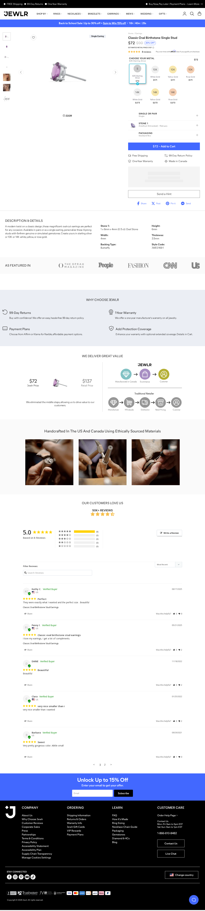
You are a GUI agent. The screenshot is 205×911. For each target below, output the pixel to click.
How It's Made (120, 819)
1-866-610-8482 (167, 833)
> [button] (111, 764)
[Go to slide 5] (7, 77)
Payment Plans (75, 834)
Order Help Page (166, 815)
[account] (184, 14)
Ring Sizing (118, 823)
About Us (27, 815)
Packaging (118, 830)
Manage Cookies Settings (36, 857)
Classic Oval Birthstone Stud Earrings (41, 607)
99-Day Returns (35, 4)
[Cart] (199, 14)
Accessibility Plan (31, 850)
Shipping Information (78, 815)
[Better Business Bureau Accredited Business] (12, 893)
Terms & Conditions (33, 838)
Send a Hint (164, 194)
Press (25, 830)
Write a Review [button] (171, 532)
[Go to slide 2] (7, 47)
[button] (175, 613)
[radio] (137, 74)
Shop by (41, 14)
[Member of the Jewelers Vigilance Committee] (46, 893)
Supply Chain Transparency (37, 853)
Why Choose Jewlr (32, 819)
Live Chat (170, 853)
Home (130, 33)
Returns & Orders (76, 819)
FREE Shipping (14, 4)
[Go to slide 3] (7, 57)
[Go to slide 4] (7, 67)
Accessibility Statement (35, 846)
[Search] (192, 14)
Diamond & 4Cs (121, 838)
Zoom (69, 115)
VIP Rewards (74, 830)
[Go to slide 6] (7, 87)
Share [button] (29, 613)
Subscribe (123, 793)
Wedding (146, 14)
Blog (114, 842)
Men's (129, 14)
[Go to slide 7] (7, 98)
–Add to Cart (164, 146)
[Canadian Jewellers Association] (60, 893)
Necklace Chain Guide (124, 827)
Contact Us (170, 843)
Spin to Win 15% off (114, 23)
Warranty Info (74, 823)
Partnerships (29, 834)
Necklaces (74, 14)
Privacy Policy (29, 842)
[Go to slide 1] (7, 36)
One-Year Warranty (57, 4)
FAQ (114, 815)
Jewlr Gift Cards (76, 827)
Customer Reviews (32, 823)
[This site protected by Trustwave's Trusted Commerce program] (28, 893)
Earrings (113, 14)
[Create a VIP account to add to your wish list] (33, 37)
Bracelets (94, 14)
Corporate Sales (31, 827)
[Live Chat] (194, 900)
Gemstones (118, 834)
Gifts (162, 14)
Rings (56, 14)
